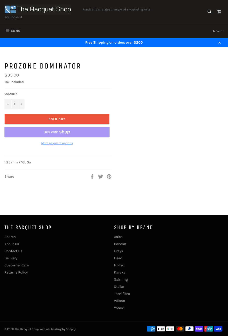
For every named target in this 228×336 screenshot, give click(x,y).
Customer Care (16, 265)
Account (218, 31)
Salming (121, 279)
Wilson (119, 301)
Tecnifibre (122, 294)
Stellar (119, 286)
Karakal (120, 272)
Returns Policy (16, 272)
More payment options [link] (57, 143)
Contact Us (13, 251)
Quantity (10, 93)
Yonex (119, 308)
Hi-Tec (119, 265)
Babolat (120, 244)
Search (10, 237)
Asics (118, 237)
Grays (118, 251)
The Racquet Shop (27, 329)
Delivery (10, 258)
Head (118, 258)
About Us (11, 244)
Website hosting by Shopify (58, 329)
